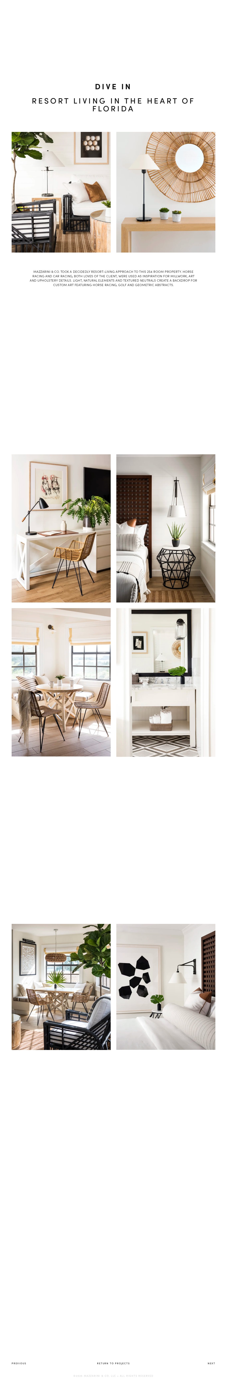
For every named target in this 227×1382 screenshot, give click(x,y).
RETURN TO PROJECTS (113, 1363)
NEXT (211, 1363)
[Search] (34, 5)
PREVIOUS (19, 1363)
